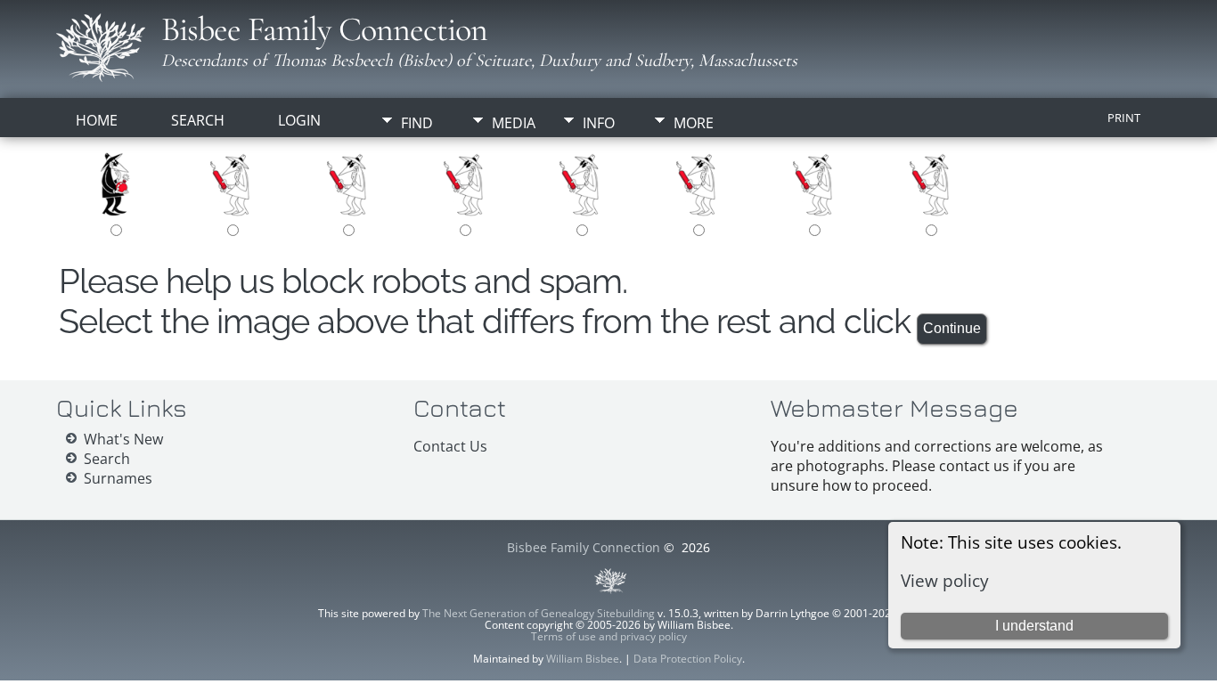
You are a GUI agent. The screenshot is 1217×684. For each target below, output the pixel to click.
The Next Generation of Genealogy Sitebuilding (538, 613)
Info (599, 123)
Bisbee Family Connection (324, 29)
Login (299, 120)
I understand (1034, 625)
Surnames (118, 478)
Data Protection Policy (687, 658)
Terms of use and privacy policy (609, 636)
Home (97, 120)
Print (1123, 118)
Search (198, 120)
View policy (945, 580)
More (694, 123)
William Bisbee (582, 658)
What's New (123, 439)
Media (513, 123)
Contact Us (450, 446)
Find (417, 123)
